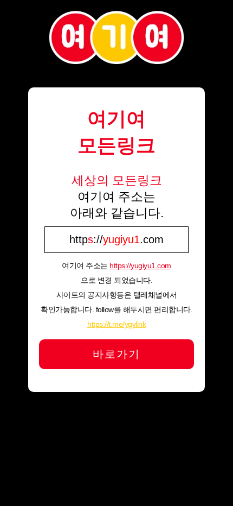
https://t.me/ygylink (116, 324)
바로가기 (116, 354)
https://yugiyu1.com (140, 265)
